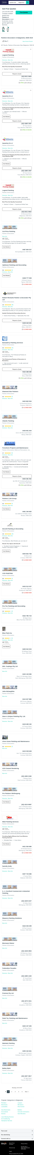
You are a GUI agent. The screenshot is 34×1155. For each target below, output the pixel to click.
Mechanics (20, 1104)
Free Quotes (24, 12)
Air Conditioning (5, 1118)
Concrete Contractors (23, 1111)
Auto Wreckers (22, 1113)
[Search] (27, 2)
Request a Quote (16, 73)
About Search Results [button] (28, 41)
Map (5, 41)
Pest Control (21, 1106)
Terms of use (12, 1147)
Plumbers (3, 1102)
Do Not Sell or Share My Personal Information (25, 1148)
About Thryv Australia (12, 1144)
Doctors (3, 1113)
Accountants (4, 1111)
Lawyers (20, 1102)
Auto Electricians (5, 1109)
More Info (10, 60)
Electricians (4, 1104)
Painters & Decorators (8, 57)
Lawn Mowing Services (7, 1117)
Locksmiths (4, 1106)
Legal (10, 1151)
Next (26, 1091)
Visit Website (6, 116)
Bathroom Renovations (21, 450)
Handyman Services (6, 1120)
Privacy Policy (24, 1143)
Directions (4, 60)
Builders (20, 1109)
